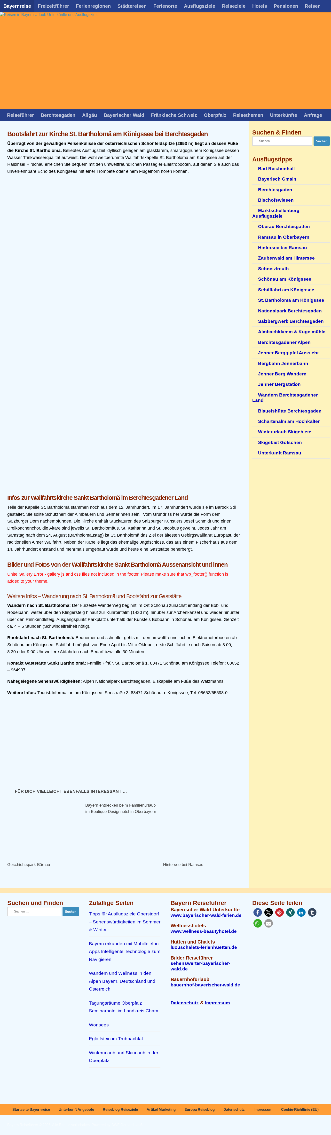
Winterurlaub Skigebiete (284, 431)
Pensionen (286, 6)
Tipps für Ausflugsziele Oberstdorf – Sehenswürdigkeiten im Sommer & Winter (124, 921)
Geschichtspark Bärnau (28, 864)
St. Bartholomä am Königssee (291, 300)
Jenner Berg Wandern (282, 373)
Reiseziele (233, 6)
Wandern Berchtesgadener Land (285, 397)
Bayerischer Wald (124, 115)
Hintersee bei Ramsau (183, 864)
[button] (257, 912)
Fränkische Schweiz (174, 115)
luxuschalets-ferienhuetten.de (204, 947)
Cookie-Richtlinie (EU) (300, 1109)
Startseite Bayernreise (31, 1109)
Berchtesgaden (58, 115)
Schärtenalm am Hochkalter (289, 421)
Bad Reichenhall (276, 168)
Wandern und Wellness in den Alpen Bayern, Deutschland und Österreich (122, 981)
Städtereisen (132, 6)
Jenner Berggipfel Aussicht (288, 352)
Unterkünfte (283, 115)
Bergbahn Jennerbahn (283, 363)
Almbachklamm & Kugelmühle (291, 331)
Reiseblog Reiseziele (120, 1109)
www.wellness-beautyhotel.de (204, 931)
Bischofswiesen (276, 200)
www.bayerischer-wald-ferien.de (206, 915)
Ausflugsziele (199, 6)
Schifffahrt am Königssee (286, 289)
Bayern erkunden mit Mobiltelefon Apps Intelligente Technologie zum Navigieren (124, 951)
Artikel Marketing (161, 1109)
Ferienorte (165, 6)
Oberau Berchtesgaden (284, 226)
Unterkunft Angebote (76, 1109)
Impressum (217, 1002)
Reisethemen (248, 115)
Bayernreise (17, 6)
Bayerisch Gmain (277, 179)
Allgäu (89, 115)
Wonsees (99, 1024)
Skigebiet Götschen (280, 442)
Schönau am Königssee (284, 279)
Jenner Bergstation (279, 384)
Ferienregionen (93, 6)
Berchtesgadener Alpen (284, 342)
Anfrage (313, 115)
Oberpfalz (215, 115)
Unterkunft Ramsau (279, 452)
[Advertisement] (124, 452)
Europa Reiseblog (199, 1109)
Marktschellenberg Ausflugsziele (275, 213)
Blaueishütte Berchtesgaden (290, 410)
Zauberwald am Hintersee (286, 258)
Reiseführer (20, 115)
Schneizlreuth (273, 268)
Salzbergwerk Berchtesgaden (291, 321)
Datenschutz (185, 1002)
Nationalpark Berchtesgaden (290, 310)
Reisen (313, 6)
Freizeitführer (53, 6)
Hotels (259, 6)
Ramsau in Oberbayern (283, 237)
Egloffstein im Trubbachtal (116, 1038)
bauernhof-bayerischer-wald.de (205, 984)
